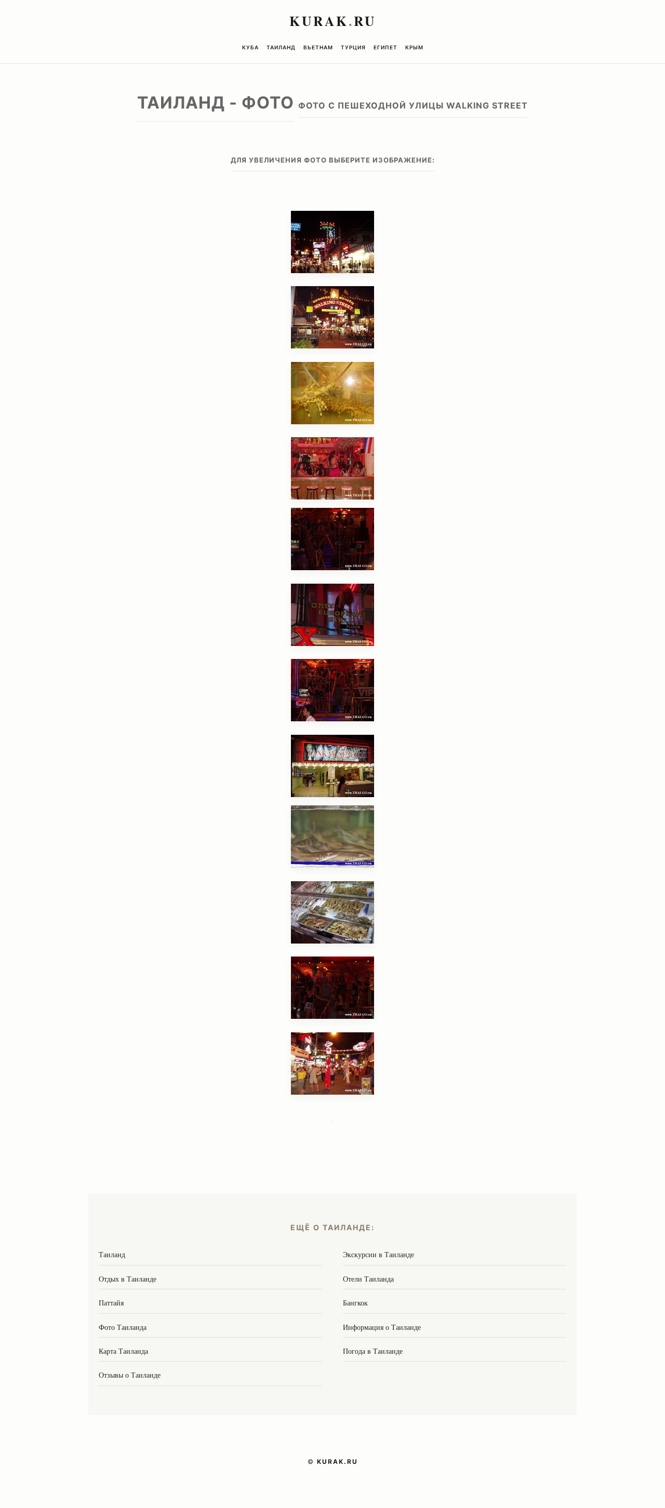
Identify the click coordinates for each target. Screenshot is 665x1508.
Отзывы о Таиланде (130, 1375)
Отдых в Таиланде (127, 1279)
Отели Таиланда (368, 1279)
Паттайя (111, 1303)
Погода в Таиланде (373, 1351)
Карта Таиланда (123, 1351)
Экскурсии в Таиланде (378, 1254)
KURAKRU (332, 21)
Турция (353, 47)
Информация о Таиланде (382, 1327)
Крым (414, 47)
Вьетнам (318, 47)
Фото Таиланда (123, 1327)
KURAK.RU (337, 1461)
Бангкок (355, 1303)
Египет (385, 47)
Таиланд (281, 47)
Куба (250, 47)
